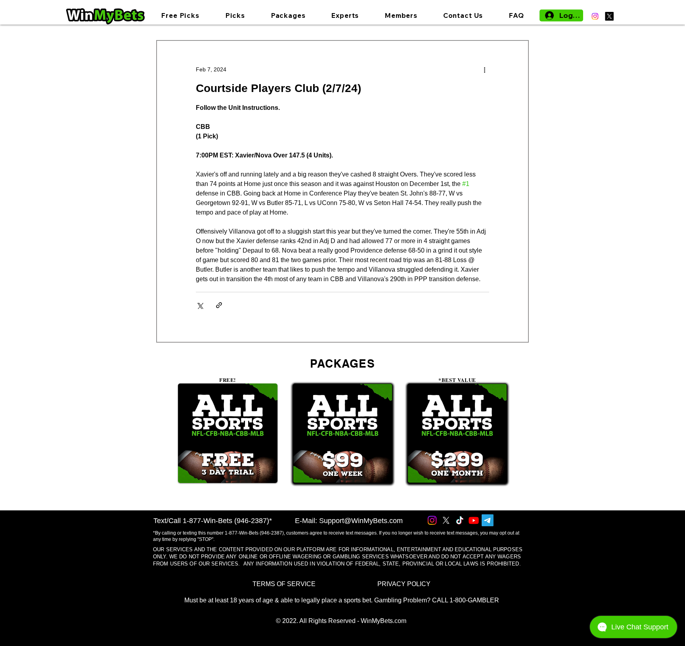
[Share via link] (219, 305)
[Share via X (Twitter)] (199, 305)
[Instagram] (595, 16)
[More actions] (484, 69)
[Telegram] (488, 520)
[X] (609, 16)
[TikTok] (460, 520)
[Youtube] (474, 520)
